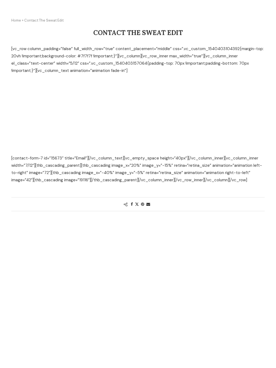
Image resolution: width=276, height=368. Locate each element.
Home (16, 20)
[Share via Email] (148, 204)
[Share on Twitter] (137, 204)
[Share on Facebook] (132, 204)
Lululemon (59, 97)
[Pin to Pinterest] (142, 204)
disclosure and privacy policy (79, 146)
